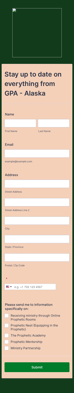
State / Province (14, 246)
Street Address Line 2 (17, 210)
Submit (37, 367)
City (7, 228)
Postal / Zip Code (15, 265)
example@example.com (18, 161)
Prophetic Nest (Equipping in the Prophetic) (34, 327)
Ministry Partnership (25, 348)
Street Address (13, 191)
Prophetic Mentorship (26, 342)
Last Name (44, 131)
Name (9, 114)
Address (11, 175)
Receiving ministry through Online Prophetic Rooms (35, 317)
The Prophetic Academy (28, 335)
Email (9, 144)
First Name (11, 131)
